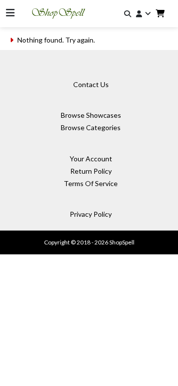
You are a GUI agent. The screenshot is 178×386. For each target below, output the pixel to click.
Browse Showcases (91, 115)
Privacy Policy (91, 214)
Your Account (91, 158)
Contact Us (91, 84)
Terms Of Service (91, 183)
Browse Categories (91, 127)
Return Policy (91, 171)
